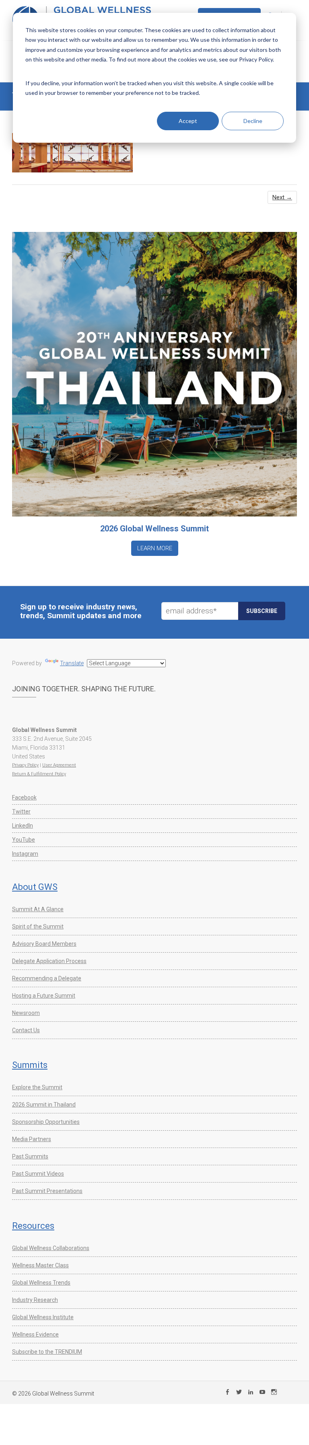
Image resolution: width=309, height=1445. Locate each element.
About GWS (35, 887)
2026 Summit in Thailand (44, 1104)
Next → (282, 197)
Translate (72, 663)
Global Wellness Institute (43, 1317)
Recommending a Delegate (46, 978)
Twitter (21, 811)
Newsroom (26, 1013)
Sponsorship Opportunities (46, 1122)
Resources (33, 1226)
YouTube (23, 839)
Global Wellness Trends (41, 1282)
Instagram (25, 854)
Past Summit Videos (38, 1173)
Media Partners (31, 1139)
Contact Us (26, 1030)
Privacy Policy (25, 765)
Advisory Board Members (44, 944)
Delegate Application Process (49, 961)
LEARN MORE (154, 548)
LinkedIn (22, 825)
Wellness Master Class (40, 1265)
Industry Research (35, 1300)
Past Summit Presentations (47, 1191)
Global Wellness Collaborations (50, 1248)
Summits (29, 1065)
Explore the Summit (37, 1087)
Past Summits (30, 1156)
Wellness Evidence (35, 1334)
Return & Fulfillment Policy (39, 774)
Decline (252, 120)
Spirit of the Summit (38, 926)
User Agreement (59, 765)
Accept (188, 120)
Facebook (24, 797)
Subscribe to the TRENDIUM (47, 1352)
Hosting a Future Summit (43, 995)
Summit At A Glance (38, 909)
